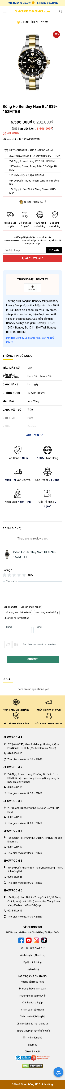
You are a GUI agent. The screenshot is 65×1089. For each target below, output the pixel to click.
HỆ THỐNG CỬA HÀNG (47, 3)
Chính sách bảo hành (32, 1009)
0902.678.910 (33, 258)
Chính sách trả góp (32, 1002)
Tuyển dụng (32, 969)
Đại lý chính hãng (32, 962)
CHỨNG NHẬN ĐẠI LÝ (35, 202)
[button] (5, 11)
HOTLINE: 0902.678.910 (19, 3)
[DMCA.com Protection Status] (32, 1065)
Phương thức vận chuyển (32, 995)
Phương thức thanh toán (32, 988)
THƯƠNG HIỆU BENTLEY (32, 279)
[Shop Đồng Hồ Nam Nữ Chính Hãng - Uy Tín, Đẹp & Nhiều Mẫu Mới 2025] (32, 11)
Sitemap (32, 1044)
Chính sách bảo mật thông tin (33, 1023)
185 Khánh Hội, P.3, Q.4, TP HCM (26, 175)
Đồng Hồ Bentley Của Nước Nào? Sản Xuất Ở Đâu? (30, 339)
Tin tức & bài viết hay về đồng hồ (32, 1030)
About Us (39, 955)
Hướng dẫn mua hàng (32, 981)
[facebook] (21, 940)
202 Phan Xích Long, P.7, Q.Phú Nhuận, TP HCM (34, 155)
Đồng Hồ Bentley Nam (35, 22)
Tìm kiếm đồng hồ (32, 1037)
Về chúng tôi (26, 955)
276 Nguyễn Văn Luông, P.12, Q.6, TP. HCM (32, 161)
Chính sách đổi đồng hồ (32, 1016)
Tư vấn (54, 250)
